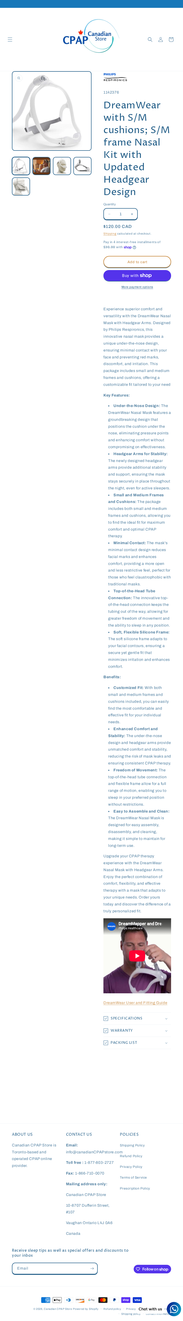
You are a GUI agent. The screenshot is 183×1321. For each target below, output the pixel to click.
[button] (10, 39)
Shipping (110, 233)
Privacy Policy (131, 1167)
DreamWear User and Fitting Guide (135, 1003)
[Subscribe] (92, 1268)
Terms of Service (133, 1177)
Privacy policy (135, 1308)
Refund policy (112, 1308)
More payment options (137, 287)
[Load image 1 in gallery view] (21, 166)
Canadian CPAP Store (58, 1308)
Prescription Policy (135, 1188)
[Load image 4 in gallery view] (82, 166)
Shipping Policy (132, 1145)
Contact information (158, 1313)
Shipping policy (131, 1313)
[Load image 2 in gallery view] (41, 166)
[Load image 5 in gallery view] (21, 186)
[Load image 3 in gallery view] (62, 166)
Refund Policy (131, 1156)
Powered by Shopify (86, 1308)
